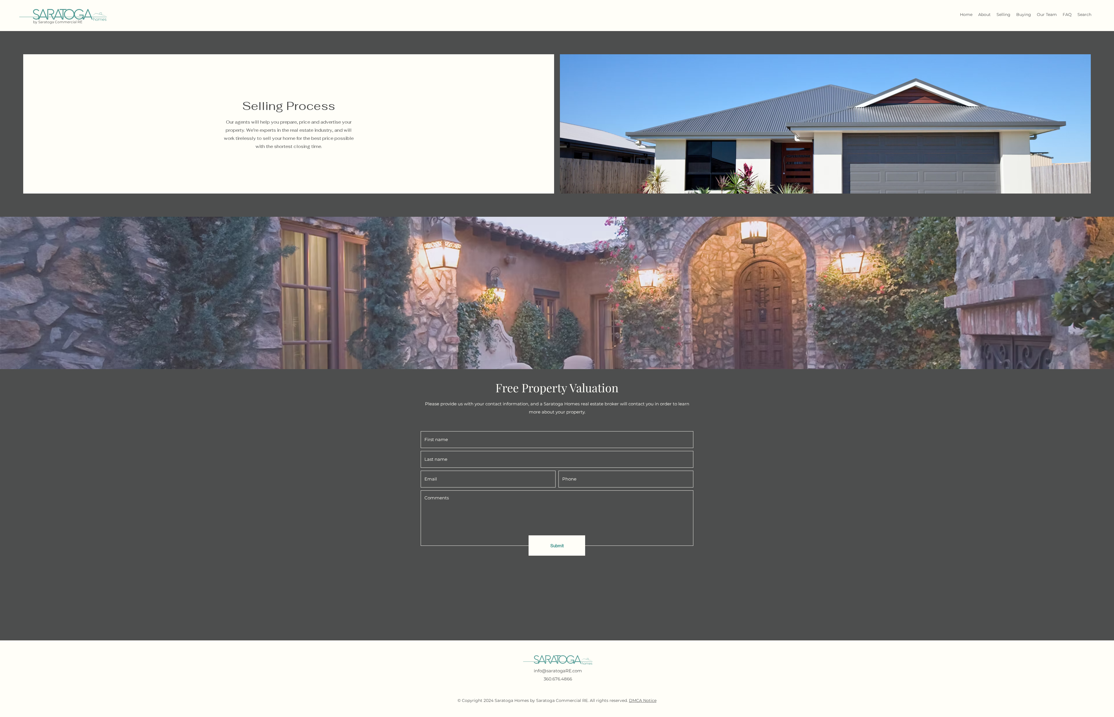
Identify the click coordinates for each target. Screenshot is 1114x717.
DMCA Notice (643, 700)
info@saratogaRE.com (558, 670)
